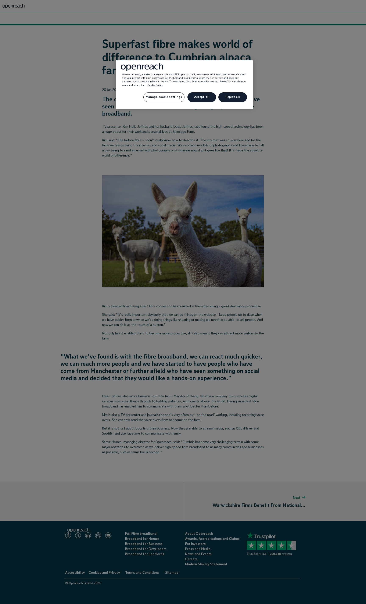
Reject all (233, 97)
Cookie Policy (155, 85)
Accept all (201, 97)
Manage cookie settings (164, 97)
